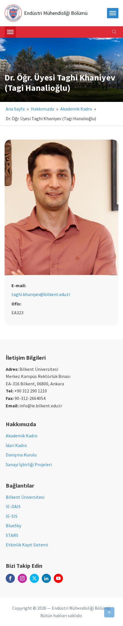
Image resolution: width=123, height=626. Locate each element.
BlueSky (13, 525)
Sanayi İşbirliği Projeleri (29, 464)
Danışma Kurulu (21, 455)
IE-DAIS (13, 506)
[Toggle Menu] (10, 32)
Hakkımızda (42, 109)
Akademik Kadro (76, 109)
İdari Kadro (16, 445)
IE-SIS (11, 516)
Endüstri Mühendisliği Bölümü (56, 13)
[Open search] (114, 32)
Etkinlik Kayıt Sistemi (27, 545)
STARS (12, 535)
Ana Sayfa (15, 109)
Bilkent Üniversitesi (25, 497)
